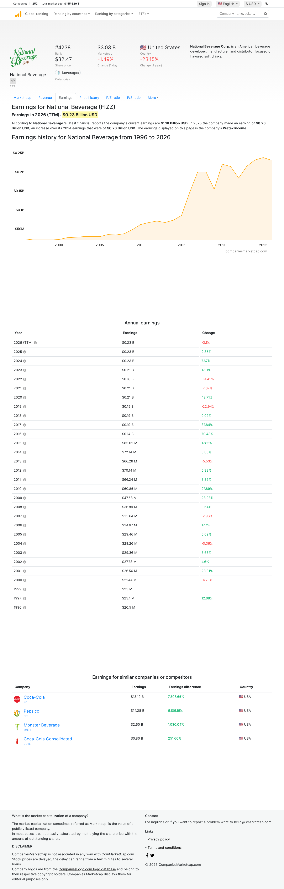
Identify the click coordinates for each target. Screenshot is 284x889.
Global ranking (36, 14)
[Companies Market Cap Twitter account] (152, 856)
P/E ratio (113, 97)
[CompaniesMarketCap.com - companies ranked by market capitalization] (18, 14)
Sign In (204, 4)
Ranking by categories (113, 14)
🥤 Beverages (68, 73)
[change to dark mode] (267, 4)
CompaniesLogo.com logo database (87, 869)
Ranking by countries (70, 14)
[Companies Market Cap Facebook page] (147, 856)
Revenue (45, 97)
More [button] (152, 97)
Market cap (22, 97)
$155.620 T (71, 3)
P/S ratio (134, 97)
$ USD (251, 4)
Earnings (65, 97)
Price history (89, 97)
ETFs (142, 14)
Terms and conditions (165, 847)
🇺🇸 (226, 4)
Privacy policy (159, 839)
